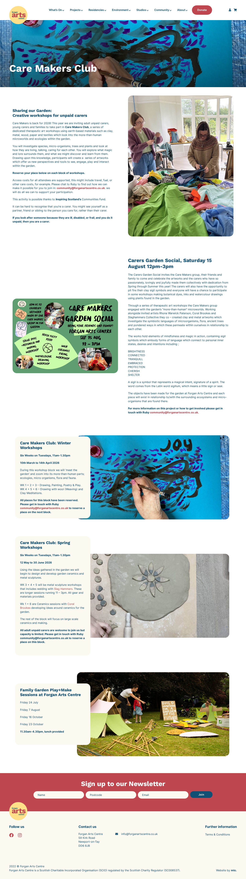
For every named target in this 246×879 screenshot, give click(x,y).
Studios (141, 10)
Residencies (96, 10)
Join (201, 794)
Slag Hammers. (63, 588)
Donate (202, 10)
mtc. (234, 870)
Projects (75, 10)
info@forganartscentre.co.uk (139, 834)
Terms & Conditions (217, 834)
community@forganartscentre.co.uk (81, 188)
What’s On (55, 10)
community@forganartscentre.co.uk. (174, 412)
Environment (120, 10)
